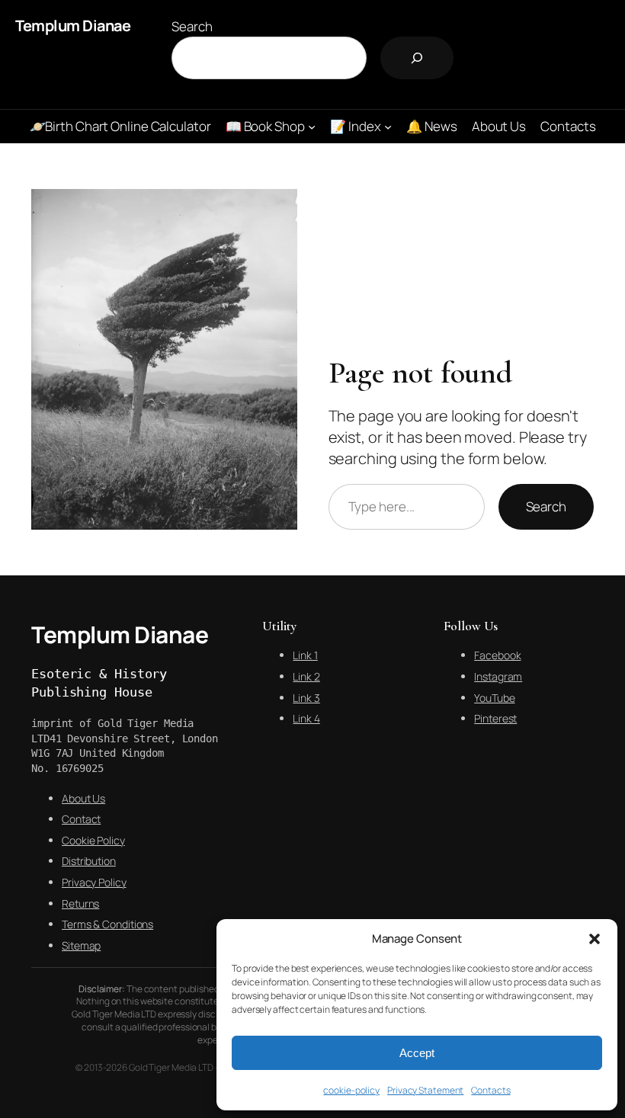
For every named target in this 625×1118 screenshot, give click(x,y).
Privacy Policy (94, 882)
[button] (594, 939)
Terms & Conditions (107, 924)
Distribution (89, 861)
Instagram (498, 676)
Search (191, 26)
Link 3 (306, 697)
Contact (81, 819)
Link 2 (306, 676)
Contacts (490, 1090)
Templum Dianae (72, 25)
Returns (80, 903)
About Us (83, 798)
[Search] (417, 58)
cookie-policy (351, 1090)
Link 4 (306, 718)
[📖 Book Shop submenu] (312, 126)
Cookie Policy (93, 840)
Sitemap (81, 945)
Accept (416, 1052)
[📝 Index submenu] (388, 126)
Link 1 (305, 655)
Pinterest (495, 718)
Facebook (497, 655)
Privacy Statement (425, 1090)
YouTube (494, 697)
